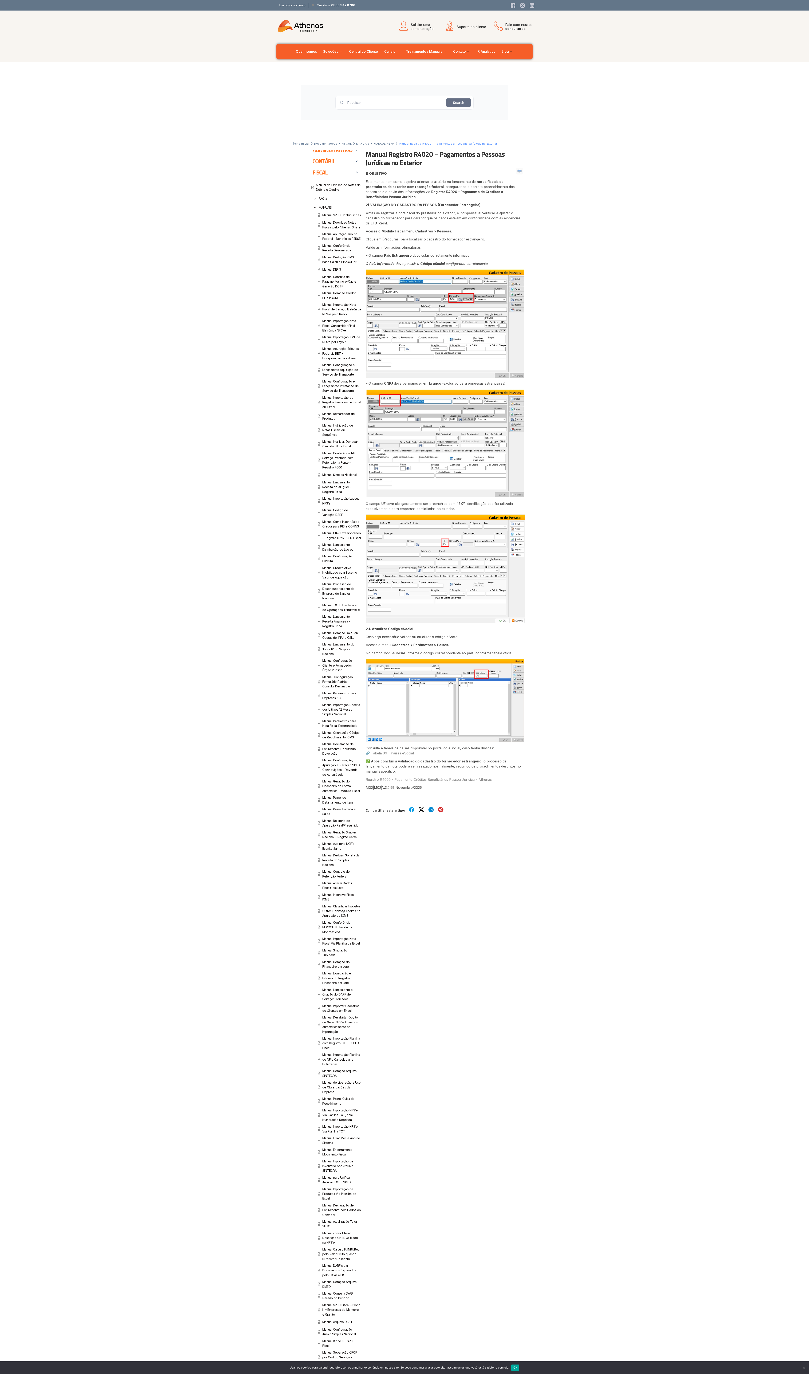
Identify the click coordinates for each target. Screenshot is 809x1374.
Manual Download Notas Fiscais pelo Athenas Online (341, 225)
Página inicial (300, 143)
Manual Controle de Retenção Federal (336, 874)
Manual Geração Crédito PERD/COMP (339, 295)
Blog (505, 51)
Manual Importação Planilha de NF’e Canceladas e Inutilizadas (341, 1059)
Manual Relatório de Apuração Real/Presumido (340, 823)
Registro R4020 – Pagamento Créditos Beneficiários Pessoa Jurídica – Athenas (429, 779)
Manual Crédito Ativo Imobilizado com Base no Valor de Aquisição (339, 572)
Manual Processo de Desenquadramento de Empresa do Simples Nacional (338, 591)
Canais (389, 51)
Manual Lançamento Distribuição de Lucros (337, 547)
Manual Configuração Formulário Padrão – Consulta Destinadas (337, 681)
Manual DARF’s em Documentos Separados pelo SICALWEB (339, 1270)
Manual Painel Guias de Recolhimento (338, 1101)
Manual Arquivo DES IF (338, 1322)
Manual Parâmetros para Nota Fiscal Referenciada (339, 723)
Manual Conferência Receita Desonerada (336, 248)
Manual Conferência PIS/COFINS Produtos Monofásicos (337, 927)
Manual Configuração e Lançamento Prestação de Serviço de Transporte (340, 386)
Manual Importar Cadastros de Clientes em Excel (340, 1008)
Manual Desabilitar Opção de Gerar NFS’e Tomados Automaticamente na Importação (340, 1024)
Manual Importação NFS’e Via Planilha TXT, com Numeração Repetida (340, 1115)
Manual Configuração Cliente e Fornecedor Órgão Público (337, 665)
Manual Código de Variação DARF (335, 512)
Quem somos (306, 51)
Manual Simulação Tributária (334, 953)
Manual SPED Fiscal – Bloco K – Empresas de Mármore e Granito (341, 1309)
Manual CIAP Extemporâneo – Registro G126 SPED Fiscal (341, 535)
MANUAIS (362, 143)
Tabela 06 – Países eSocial (392, 753)
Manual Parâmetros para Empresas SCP (339, 695)
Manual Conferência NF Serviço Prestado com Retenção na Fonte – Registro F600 (338, 460)
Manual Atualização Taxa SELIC (339, 1224)
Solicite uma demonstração (422, 27)
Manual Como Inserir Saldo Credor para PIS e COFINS (340, 524)
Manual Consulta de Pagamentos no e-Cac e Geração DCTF (339, 281)
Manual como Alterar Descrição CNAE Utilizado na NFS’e (340, 1237)
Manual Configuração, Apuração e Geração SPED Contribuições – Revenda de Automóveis (341, 767)
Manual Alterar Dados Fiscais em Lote (337, 885)
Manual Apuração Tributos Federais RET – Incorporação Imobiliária (340, 353)
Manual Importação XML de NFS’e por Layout (341, 339)
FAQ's (323, 198)
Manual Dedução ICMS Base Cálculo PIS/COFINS (340, 259)
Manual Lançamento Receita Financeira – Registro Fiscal (336, 621)
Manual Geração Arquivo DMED (339, 1284)
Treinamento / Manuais (424, 51)
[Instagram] (522, 5)
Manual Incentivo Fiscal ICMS (338, 897)
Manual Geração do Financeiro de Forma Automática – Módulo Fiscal (341, 786)
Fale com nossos (518, 27)
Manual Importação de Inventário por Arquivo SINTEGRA (337, 1166)
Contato (459, 51)
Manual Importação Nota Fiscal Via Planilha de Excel (341, 941)
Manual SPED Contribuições (341, 215)
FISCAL (347, 143)
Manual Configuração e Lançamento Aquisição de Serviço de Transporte (340, 369)
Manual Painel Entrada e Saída (339, 811)
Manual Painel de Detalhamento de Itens (338, 800)
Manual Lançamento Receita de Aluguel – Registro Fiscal (336, 487)
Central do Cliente (363, 51)
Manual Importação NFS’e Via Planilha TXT (340, 1129)
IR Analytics (486, 51)
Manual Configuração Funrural (337, 558)
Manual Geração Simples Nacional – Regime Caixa (339, 835)
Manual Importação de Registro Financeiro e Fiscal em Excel (341, 402)
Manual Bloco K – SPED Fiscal (338, 1343)
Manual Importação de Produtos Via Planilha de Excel (339, 1193)
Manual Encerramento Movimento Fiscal (337, 1152)
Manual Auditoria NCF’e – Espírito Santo (339, 846)
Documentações (325, 143)
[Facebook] (513, 5)
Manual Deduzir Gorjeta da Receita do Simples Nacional (340, 860)
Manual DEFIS (331, 269)
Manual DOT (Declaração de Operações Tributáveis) (341, 607)
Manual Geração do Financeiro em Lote (336, 964)
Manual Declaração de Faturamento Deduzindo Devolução (339, 748)
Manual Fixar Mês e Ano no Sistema (341, 1140)
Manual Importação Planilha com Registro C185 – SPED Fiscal (341, 1043)
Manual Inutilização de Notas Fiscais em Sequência (337, 430)
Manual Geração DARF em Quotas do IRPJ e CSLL (340, 635)
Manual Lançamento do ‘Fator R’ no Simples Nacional (338, 649)
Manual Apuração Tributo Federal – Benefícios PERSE (341, 236)
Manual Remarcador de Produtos (338, 416)
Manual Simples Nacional (339, 474)
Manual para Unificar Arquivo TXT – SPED (336, 1180)
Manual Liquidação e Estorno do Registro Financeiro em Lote (336, 978)
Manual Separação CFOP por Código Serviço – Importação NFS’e (339, 1357)
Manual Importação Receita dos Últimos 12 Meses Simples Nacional (341, 709)
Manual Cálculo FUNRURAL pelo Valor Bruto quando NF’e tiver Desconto (340, 1254)
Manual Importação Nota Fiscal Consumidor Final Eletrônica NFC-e (339, 325)
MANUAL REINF (384, 143)
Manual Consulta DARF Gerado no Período (338, 1296)
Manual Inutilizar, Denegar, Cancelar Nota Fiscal (340, 444)
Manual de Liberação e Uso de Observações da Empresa (341, 1087)
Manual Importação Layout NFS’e (340, 501)
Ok (515, 1367)
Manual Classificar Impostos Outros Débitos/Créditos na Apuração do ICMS (341, 911)
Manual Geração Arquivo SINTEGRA (339, 1073)
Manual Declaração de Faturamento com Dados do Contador (341, 1210)
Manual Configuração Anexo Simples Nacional (339, 1332)
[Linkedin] (532, 5)
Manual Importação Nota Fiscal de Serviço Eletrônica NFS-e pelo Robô (341, 309)
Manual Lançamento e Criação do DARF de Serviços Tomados (337, 994)
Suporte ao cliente (471, 27)
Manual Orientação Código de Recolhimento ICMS (341, 735)
